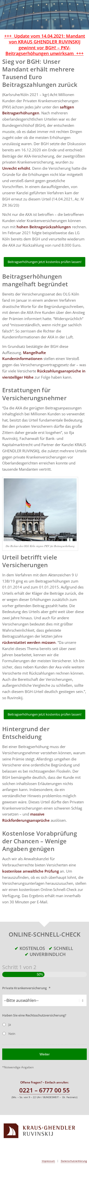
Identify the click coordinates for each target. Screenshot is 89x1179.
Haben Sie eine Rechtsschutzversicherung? (34, 1015)
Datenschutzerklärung (74, 1161)
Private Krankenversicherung (26, 988)
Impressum (48, 1161)
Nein (11, 1033)
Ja (9, 1024)
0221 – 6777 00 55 (44, 1090)
